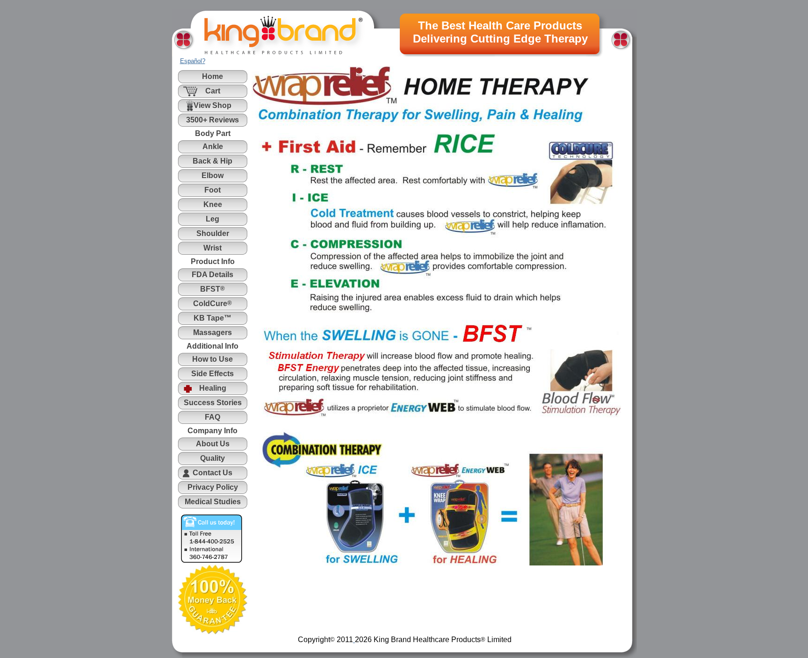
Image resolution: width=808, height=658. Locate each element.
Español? (192, 60)
